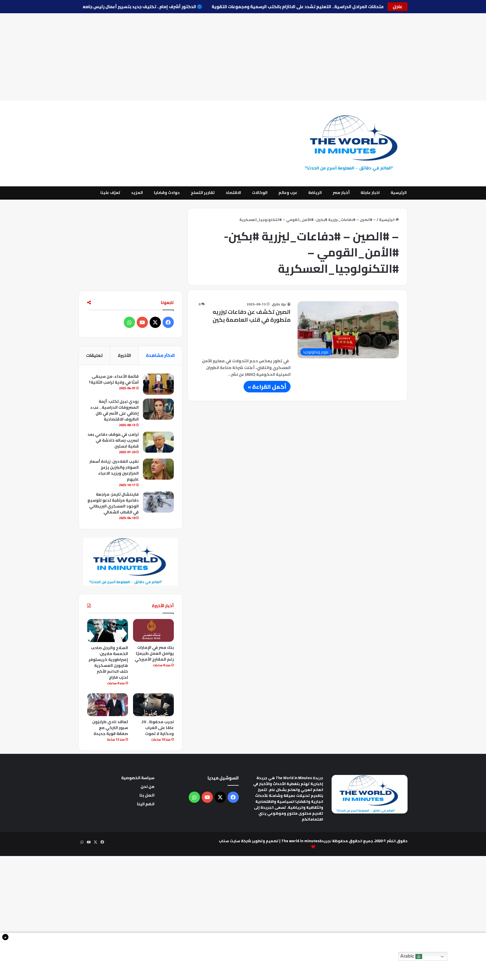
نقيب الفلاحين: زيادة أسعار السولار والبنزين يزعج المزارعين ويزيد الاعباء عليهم (114, 470)
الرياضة (315, 192)
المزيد (137, 192)
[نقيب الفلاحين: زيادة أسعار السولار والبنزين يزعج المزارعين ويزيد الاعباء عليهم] (158, 469)
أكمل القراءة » (267, 386)
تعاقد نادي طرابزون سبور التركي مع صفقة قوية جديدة (110, 727)
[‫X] (155, 322)
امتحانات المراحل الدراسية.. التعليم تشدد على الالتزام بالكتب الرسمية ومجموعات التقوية (289, 7)
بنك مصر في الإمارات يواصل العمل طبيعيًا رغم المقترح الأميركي (154, 653)
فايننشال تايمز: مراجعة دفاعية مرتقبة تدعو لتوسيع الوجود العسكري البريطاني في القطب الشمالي (113, 503)
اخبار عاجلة (370, 192)
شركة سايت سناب (235, 840)
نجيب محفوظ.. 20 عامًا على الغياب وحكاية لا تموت (157, 727)
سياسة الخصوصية (137, 777)
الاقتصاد (233, 192)
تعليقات (94, 355)
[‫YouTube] (142, 322)
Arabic (407, 956)
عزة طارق (279, 304)
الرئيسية (399, 192)
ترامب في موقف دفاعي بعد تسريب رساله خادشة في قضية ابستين (113, 440)
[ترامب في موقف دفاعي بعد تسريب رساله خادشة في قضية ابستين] (158, 442)
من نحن (147, 786)
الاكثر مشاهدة (160, 355)
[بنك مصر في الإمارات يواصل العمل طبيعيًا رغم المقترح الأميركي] (153, 630)
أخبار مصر (341, 192)
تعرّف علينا (110, 192)
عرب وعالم (287, 192)
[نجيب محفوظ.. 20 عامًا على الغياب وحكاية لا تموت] (153, 704)
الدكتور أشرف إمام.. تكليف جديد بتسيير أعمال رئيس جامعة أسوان (122, 7)
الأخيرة (124, 355)
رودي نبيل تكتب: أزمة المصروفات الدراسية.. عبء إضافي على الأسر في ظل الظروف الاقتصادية (114, 410)
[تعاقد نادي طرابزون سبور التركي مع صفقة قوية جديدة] (107, 704)
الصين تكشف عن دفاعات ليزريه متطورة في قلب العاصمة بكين (252, 316)
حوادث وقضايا (167, 192)
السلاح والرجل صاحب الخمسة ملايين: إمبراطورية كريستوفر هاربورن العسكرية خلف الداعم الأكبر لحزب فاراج (108, 662)
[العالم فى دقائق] (355, 143)
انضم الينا (145, 804)
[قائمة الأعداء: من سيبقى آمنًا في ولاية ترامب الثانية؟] (158, 384)
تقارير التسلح (203, 192)
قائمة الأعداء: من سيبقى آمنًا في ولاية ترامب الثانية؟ (114, 379)
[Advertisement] (243, 56)
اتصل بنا (147, 795)
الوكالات (259, 192)
